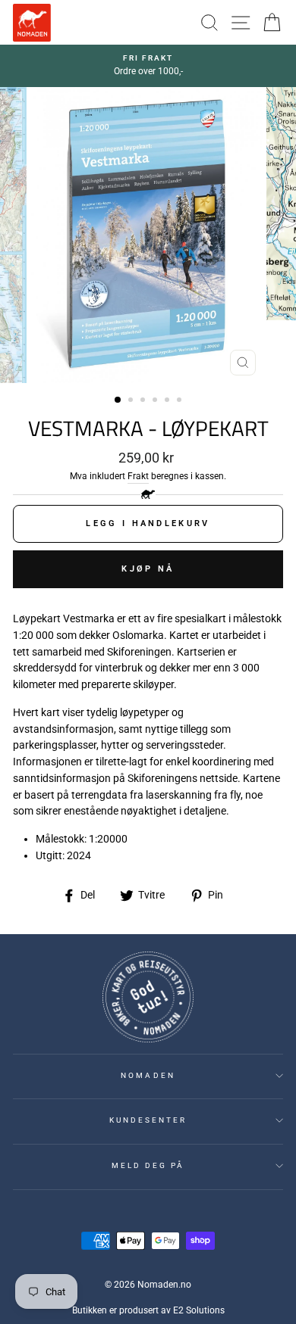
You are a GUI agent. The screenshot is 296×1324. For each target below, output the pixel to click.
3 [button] (144, 401)
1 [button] (118, 400)
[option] (148, 65)
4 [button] (156, 401)
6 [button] (180, 401)
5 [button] (168, 401)
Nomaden (148, 1075)
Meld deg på (148, 1165)
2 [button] (132, 401)
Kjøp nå (147, 569)
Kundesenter (148, 1120)
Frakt (138, 476)
